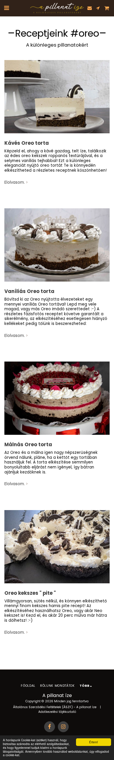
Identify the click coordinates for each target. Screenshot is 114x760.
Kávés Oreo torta (26, 143)
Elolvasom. (14, 182)
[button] (6, 8)
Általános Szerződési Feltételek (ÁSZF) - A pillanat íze (54, 707)
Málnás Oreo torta (28, 444)
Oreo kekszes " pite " (30, 593)
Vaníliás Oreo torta (29, 291)
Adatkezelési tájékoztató (57, 712)
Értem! (93, 742)
